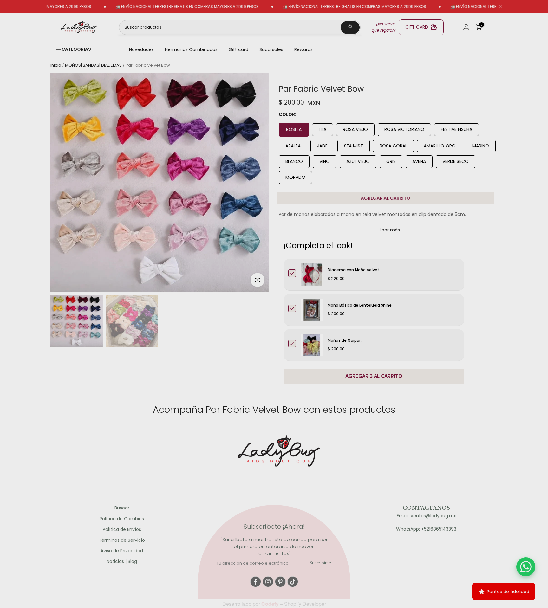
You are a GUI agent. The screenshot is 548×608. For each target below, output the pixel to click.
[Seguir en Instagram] (268, 581)
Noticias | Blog (122, 562)
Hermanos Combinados (191, 49)
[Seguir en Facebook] (255, 581)
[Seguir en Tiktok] (292, 581)
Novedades (141, 49)
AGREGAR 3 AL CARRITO (373, 376)
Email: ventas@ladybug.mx (426, 516)
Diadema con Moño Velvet (353, 270)
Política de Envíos (122, 530)
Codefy (270, 603)
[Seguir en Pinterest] (280, 581)
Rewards (303, 49)
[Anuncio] (169, 6)
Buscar (121, 508)
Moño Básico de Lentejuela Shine (360, 305)
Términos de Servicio (122, 540)
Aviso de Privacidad (122, 551)
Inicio (55, 65)
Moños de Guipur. (345, 340)
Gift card (238, 49)
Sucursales (271, 49)
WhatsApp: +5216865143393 (426, 529)
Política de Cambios (122, 519)
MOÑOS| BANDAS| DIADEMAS (93, 65)
